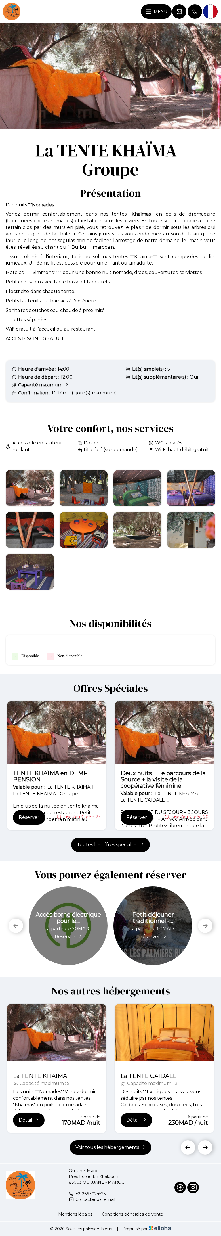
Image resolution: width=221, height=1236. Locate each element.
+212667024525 (90, 1193)
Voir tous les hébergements (107, 1147)
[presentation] (16, 926)
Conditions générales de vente (132, 1214)
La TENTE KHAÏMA (40, 1075)
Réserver (29, 817)
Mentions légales (75, 1214)
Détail (25, 1120)
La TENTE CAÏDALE (149, 1075)
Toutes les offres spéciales (107, 844)
